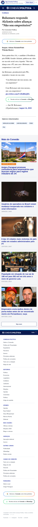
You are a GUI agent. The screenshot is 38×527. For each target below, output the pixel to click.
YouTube (20, 517)
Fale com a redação (9, 362)
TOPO (34, 332)
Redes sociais (7, 454)
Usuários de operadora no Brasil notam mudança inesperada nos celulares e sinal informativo (18, 206)
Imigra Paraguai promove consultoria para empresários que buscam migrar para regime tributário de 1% (17, 170)
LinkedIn (26, 517)
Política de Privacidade (10, 345)
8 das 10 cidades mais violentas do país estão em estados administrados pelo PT (19, 241)
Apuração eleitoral (8, 439)
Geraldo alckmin (8, 123)
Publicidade (6, 448)
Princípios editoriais (9, 356)
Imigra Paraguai (8, 486)
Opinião (5, 392)
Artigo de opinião (8, 400)
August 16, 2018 (25, 108)
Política (5, 372)
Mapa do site (7, 364)
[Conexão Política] (19, 8)
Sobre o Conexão (8, 342)
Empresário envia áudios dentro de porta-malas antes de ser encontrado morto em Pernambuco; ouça (17, 311)
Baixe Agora (29, 2)
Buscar (34, 8)
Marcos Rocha (7, 416)
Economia (6, 375)
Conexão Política (11, 30)
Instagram (14, 517)
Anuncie (5, 467)
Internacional (7, 386)
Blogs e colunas (8, 431)
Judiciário (6, 383)
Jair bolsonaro (22, 123)
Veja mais (19, 324)
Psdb (31, 123)
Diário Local (6, 484)
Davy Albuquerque (8, 413)
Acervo (5, 353)
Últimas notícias (8, 426)
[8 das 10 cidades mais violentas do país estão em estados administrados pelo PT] (19, 227)
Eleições (5, 389)
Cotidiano (5, 13)
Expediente (6, 348)
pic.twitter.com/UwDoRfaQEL (18, 94)
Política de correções (9, 359)
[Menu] (3, 8)
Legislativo (6, 378)
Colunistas (6, 394)
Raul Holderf (7, 411)
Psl (4, 127)
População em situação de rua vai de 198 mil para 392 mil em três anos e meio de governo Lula (17, 276)
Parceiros (6, 350)
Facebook (5, 517)
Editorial (5, 419)
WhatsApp (6, 451)
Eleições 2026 (7, 428)
